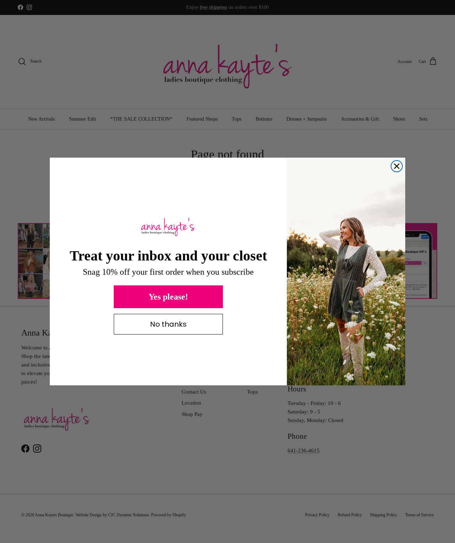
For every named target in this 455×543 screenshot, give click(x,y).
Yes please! (168, 296)
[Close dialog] (396, 166)
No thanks (168, 324)
